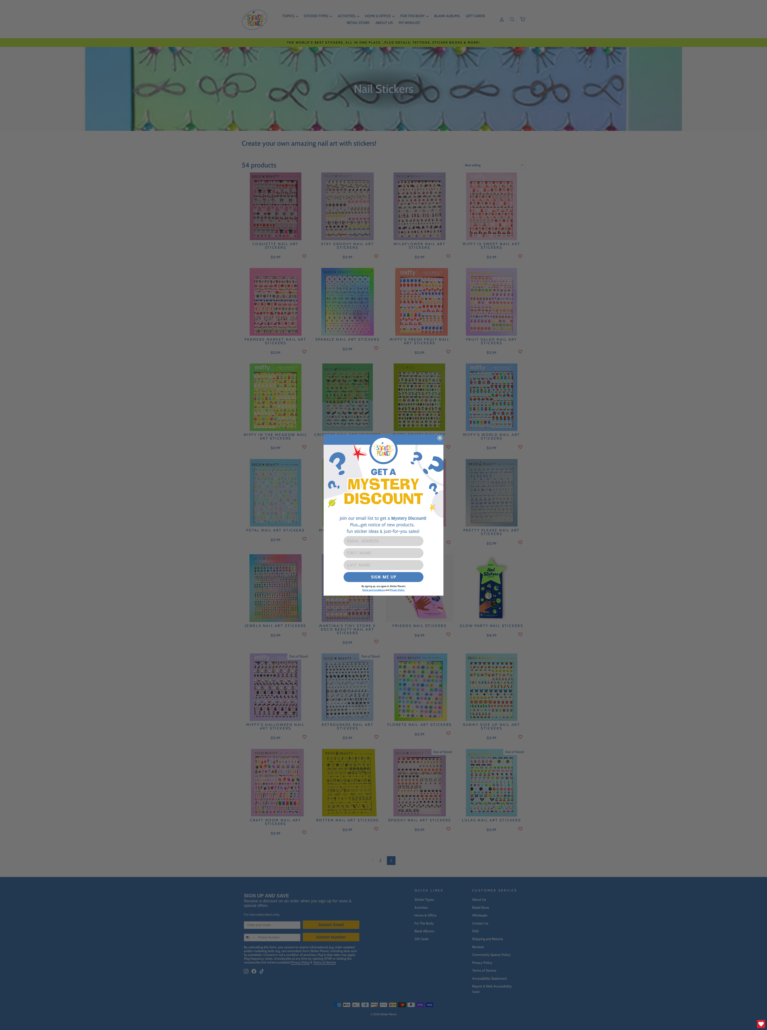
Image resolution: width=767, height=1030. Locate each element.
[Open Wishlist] (761, 1024)
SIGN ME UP (383, 577)
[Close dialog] (440, 438)
